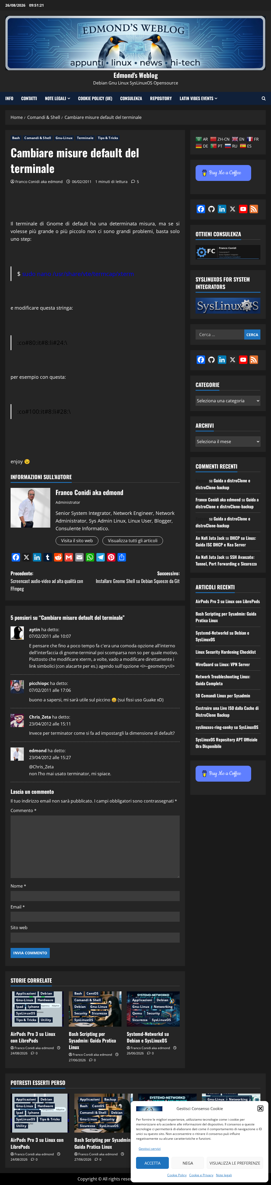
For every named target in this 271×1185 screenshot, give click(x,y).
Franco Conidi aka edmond (39, 181)
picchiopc (39, 683)
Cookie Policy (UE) (95, 98)
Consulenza (131, 98)
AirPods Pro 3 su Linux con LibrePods (33, 1037)
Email (18, 907)
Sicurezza (99, 1013)
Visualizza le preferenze (235, 1163)
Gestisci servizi (150, 1148)
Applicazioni (26, 993)
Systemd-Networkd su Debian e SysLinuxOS (148, 1037)
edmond (38, 751)
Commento (24, 810)
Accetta (152, 1163)
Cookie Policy (177, 1175)
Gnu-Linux (64, 138)
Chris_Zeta (40, 717)
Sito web (19, 927)
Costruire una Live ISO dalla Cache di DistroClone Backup (227, 711)
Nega (188, 1163)
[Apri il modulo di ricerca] (264, 98)
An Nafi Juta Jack (210, 538)
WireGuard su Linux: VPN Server (223, 664)
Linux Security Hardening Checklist (226, 652)
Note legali (224, 1175)
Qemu (137, 1013)
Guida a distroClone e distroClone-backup (223, 484)
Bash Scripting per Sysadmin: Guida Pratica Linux (92, 1040)
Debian (46, 993)
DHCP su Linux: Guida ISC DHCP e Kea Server (226, 541)
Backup (110, 1099)
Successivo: (137, 577)
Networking (163, 1006)
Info (9, 98)
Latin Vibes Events (196, 98)
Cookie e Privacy (201, 1175)
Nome (18, 886)
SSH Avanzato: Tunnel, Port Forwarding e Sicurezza (226, 560)
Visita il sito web (77, 541)
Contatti (29, 98)
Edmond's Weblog (136, 75)
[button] (260, 1108)
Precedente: (47, 581)
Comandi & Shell (37, 138)
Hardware (45, 1000)
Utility (46, 1020)
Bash (16, 138)
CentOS (93, 993)
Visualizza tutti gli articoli (132, 541)
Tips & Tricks (108, 138)
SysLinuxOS (25, 1013)
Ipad (19, 1006)
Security (81, 1013)
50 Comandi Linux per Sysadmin (223, 695)
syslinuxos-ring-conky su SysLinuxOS (227, 727)
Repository (161, 98)
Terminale (85, 138)
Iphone (33, 1006)
